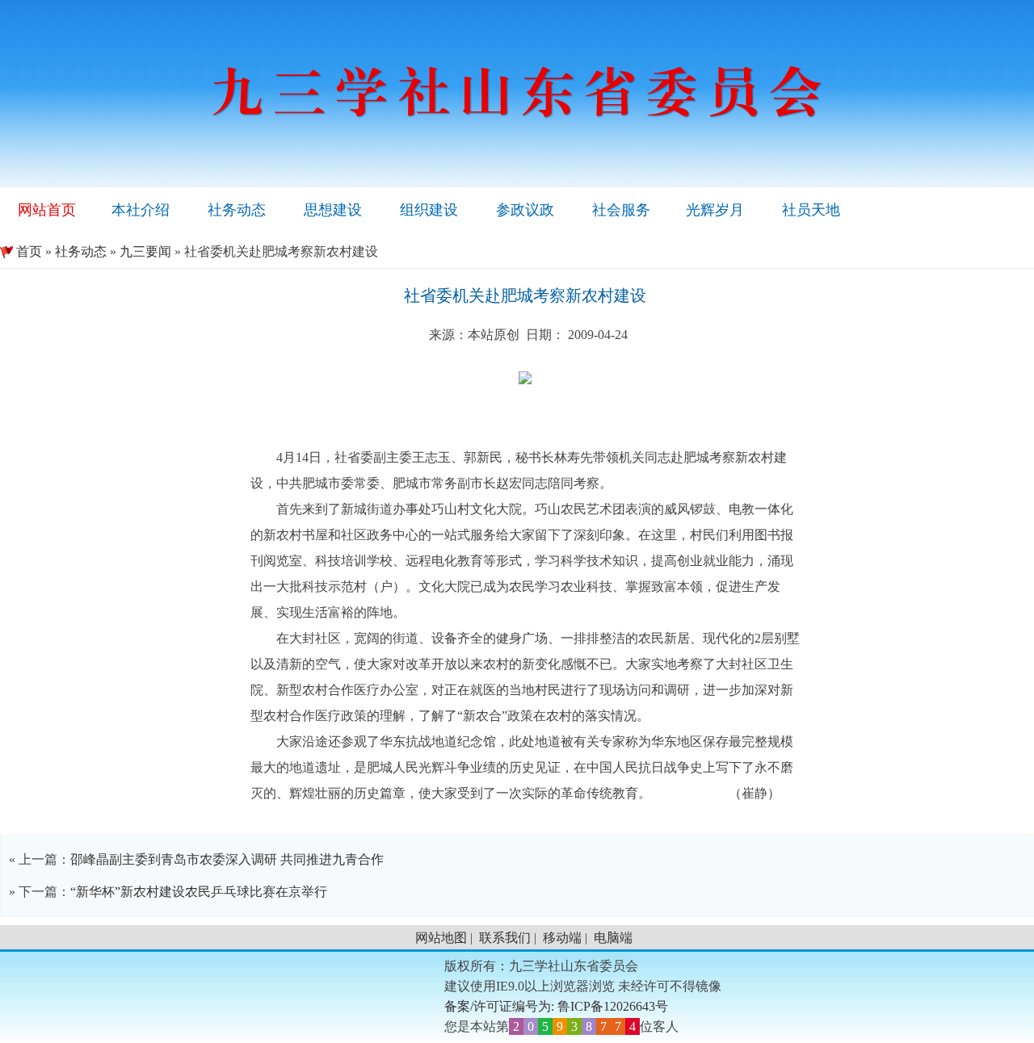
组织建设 (429, 210)
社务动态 (237, 210)
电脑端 (613, 938)
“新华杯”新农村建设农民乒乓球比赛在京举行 (198, 891)
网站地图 (441, 938)
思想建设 (333, 210)
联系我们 (505, 938)
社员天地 (811, 210)
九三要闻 (145, 251)
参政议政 (525, 210)
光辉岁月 (715, 210)
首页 (21, 251)
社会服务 (621, 210)
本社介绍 (140, 210)
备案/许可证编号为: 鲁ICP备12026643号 (556, 1006)
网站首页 (47, 210)
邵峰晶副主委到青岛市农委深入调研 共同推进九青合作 (227, 859)
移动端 (562, 938)
